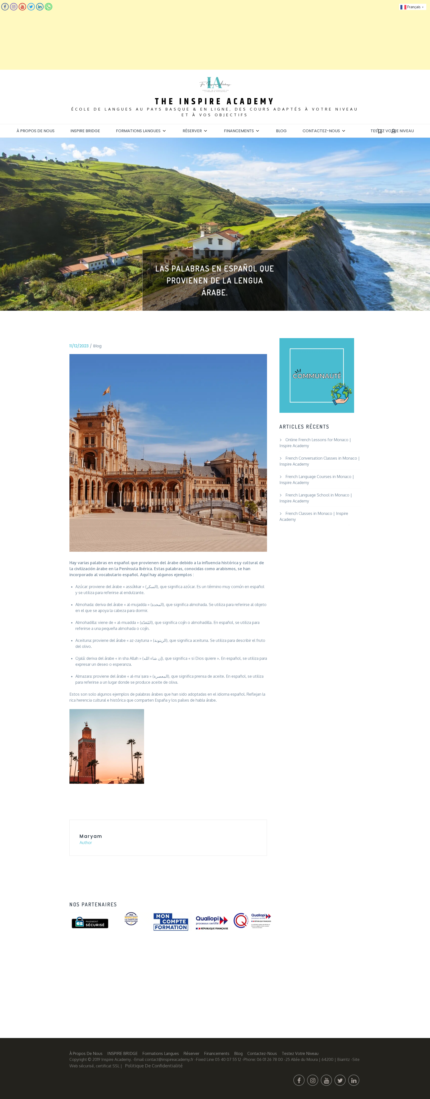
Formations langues (138, 131)
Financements (239, 131)
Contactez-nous (321, 131)
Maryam (91, 836)
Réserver (192, 131)
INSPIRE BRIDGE (85, 131)
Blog (281, 131)
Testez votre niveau (392, 131)
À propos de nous (35, 131)
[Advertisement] (149, 35)
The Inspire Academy (215, 102)
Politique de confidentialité (154, 1065)
